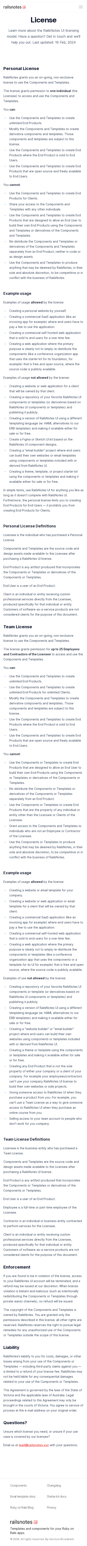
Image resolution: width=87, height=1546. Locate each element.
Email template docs (22, 1496)
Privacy (51, 1507)
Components (18, 1485)
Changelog (54, 1485)
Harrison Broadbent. (61, 1539)
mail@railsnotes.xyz (34, 1445)
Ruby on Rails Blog (21, 1507)
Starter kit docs (56, 1496)
